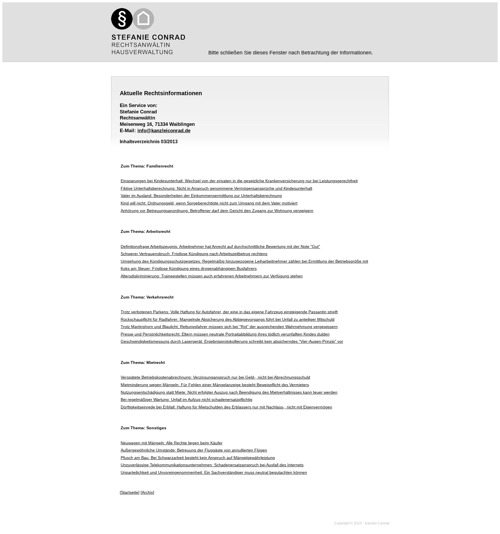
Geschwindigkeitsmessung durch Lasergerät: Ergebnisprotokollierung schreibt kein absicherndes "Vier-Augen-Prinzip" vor (232, 341)
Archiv (147, 492)
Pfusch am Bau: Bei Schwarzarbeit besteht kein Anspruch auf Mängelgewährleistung (198, 457)
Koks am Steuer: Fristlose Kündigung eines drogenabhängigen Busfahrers (189, 268)
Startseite (129, 492)
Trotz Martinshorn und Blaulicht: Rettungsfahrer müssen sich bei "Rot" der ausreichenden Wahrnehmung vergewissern (229, 326)
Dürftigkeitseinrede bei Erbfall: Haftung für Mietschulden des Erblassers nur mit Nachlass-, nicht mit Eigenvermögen (226, 407)
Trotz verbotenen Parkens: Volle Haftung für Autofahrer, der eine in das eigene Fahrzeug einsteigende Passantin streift (229, 312)
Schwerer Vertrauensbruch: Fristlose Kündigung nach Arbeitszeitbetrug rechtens (194, 253)
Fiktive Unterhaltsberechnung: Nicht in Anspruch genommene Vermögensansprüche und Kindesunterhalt (216, 188)
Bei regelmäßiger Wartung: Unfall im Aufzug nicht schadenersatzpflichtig (186, 399)
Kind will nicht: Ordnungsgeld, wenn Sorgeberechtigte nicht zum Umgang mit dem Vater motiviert (209, 203)
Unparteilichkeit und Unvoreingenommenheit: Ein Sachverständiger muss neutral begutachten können (214, 472)
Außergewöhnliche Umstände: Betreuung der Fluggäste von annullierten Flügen (194, 450)
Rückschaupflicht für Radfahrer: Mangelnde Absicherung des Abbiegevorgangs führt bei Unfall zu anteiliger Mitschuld (227, 319)
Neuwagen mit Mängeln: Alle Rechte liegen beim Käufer (172, 443)
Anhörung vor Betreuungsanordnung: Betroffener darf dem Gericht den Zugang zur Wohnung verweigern (217, 210)
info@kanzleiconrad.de (163, 130)
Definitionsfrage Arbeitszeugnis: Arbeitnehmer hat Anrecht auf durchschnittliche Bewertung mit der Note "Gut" (220, 246)
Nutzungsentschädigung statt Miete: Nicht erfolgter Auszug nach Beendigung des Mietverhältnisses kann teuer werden (229, 392)
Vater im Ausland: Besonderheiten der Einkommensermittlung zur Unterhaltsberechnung (201, 195)
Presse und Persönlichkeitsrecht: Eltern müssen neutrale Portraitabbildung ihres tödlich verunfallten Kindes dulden (225, 334)
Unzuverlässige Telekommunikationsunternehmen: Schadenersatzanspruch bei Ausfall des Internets (212, 465)
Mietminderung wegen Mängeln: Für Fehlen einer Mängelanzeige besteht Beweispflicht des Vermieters (215, 384)
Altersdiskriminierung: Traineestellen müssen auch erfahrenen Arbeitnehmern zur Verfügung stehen (212, 276)
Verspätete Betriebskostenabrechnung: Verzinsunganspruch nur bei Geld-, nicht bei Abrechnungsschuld (215, 377)
